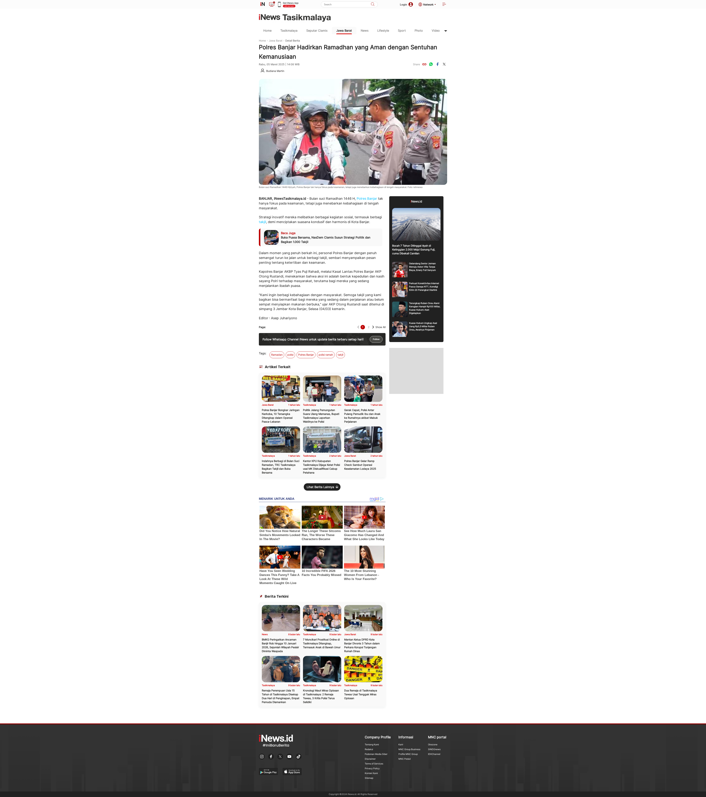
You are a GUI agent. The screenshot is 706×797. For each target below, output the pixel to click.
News (364, 30)
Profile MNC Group (408, 754)
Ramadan (277, 354)
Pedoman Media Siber (376, 754)
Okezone (432, 744)
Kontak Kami (371, 773)
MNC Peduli (404, 758)
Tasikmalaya (288, 30)
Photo (419, 30)
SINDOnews (434, 749)
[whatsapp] (431, 64)
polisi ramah (326, 354)
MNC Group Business (409, 749)
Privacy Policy (372, 768)
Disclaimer (370, 758)
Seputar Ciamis (316, 30)
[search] (372, 4)
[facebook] (438, 64)
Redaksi (369, 749)
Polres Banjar (367, 198)
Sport (402, 30)
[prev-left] (358, 327)
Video (436, 30)
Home (267, 30)
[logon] (262, 4)
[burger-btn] (444, 4)
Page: (262, 327)
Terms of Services (374, 763)
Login (403, 4)
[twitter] (444, 64)
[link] (424, 64)
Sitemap (369, 778)
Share (416, 64)
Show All (380, 327)
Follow (376, 339)
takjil (262, 222)
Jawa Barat (344, 30)
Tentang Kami (372, 744)
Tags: (262, 353)
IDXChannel (434, 754)
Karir (400, 744)
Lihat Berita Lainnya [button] (320, 487)
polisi (290, 354)
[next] (373, 327)
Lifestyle (383, 30)
